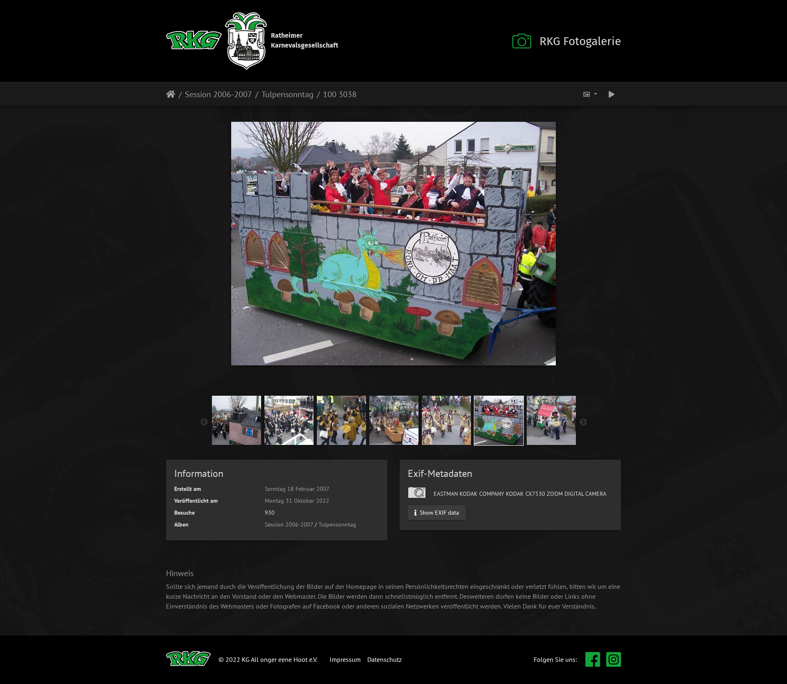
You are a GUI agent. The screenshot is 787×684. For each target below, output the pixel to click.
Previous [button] (204, 422)
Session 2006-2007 (218, 94)
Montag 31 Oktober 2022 (297, 500)
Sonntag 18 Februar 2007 (297, 488)
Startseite (170, 94)
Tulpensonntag (288, 94)
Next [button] (583, 422)
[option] (236, 420)
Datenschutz (384, 659)
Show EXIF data (438, 512)
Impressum (345, 659)
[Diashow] (611, 94)
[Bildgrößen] (590, 94)
